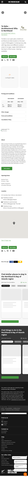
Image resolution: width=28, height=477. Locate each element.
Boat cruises (18, 341)
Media (2, 456)
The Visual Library (5, 458)
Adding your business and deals (8, 442)
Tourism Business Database (7, 465)
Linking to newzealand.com (7, 444)
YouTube (5, 424)
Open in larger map (6, 240)
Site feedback (4, 431)
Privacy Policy (4, 447)
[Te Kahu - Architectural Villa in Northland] (23, 28)
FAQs (2, 439)
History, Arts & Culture (7, 341)
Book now (4, 56)
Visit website (13, 56)
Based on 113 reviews (4, 131)
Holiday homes (5, 285)
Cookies (3, 449)
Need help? (3, 432)
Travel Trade (4, 460)
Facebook (5, 423)
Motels (13, 285)
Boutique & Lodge (22, 285)
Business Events (4, 461)
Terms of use (4, 445)
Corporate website (5, 463)
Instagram (5, 421)
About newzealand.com (6, 440)
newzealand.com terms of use (18, 399)
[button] (2, 2)
